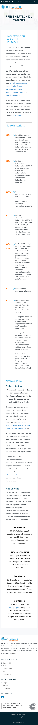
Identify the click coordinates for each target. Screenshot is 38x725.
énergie (20, 422)
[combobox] (35, 2)
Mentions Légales (19, 717)
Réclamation (7, 674)
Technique (6, 666)
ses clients (18, 115)
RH (4, 671)
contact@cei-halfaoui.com (18, 1)
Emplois (5, 685)
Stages (5, 683)
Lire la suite (13, 653)
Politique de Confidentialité (18, 714)
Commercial (7, 663)
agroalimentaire (24, 425)
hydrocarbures (11, 425)
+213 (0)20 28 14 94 (6, 1)
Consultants (6, 688)
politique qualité (15, 608)
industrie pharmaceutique (16, 428)
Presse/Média (7, 668)
